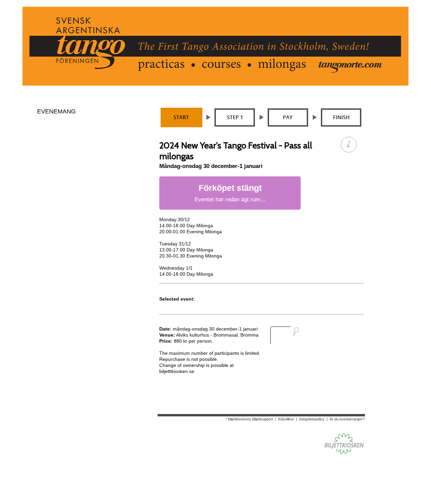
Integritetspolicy (312, 419)
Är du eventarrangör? (347, 419)
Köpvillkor (286, 419)
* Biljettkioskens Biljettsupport (249, 419)
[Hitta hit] (287, 335)
